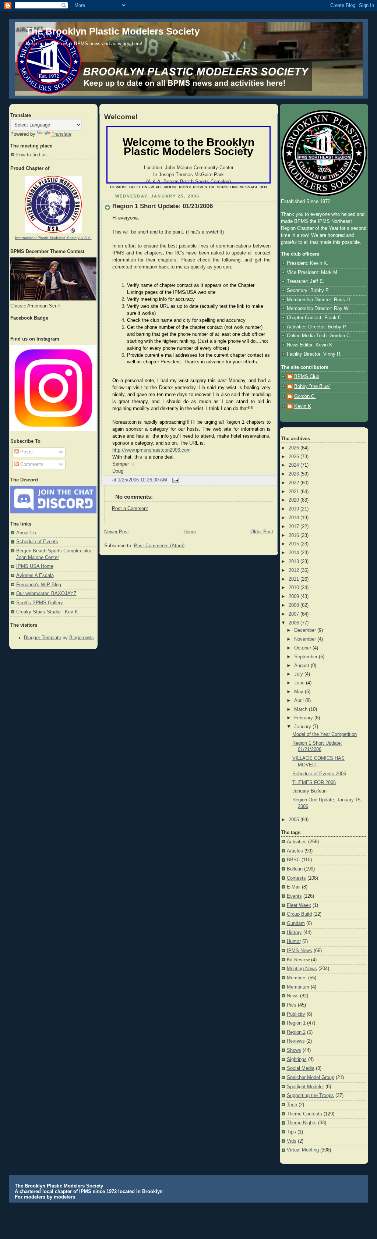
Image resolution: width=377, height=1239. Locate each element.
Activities (297, 841)
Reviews (296, 1041)
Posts (26, 452)
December (305, 630)
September (306, 656)
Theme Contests (304, 1114)
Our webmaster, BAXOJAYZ (46, 593)
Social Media (300, 1068)
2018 (294, 517)
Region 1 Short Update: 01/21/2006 (162, 206)
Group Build (299, 914)
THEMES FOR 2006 (314, 782)
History (294, 932)
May (299, 691)
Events (294, 896)
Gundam (296, 923)
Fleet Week (299, 905)
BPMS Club (306, 376)
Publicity (296, 1014)
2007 (294, 614)
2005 (294, 819)
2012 (294, 570)
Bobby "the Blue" (312, 386)
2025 (294, 456)
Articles (295, 851)
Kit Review (298, 959)
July (299, 674)
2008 (294, 605)
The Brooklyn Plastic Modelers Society (113, 31)
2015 (294, 543)
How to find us (31, 154)
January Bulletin (309, 791)
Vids (291, 1141)
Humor (294, 941)
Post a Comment (130, 508)
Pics (291, 1005)
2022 (294, 482)
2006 (294, 623)
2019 (294, 509)
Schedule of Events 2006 (319, 773)
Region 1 (296, 1023)
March (301, 709)
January (303, 726)
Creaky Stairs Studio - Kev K (47, 612)
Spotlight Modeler (305, 1086)
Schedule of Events (37, 541)
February (304, 717)
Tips (291, 1132)
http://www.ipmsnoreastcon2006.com (151, 450)
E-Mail (293, 887)
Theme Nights (302, 1122)
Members (297, 977)
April (299, 700)
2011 (294, 579)
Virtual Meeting (303, 1150)
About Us (26, 532)
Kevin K (302, 406)
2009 (294, 596)
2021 (294, 491)
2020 (294, 500)
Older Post (261, 531)
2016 (294, 535)
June (300, 683)
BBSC (293, 859)
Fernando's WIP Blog (38, 584)
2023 (294, 474)
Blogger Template (42, 637)
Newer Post (116, 531)
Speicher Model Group (310, 1077)
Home (189, 531)
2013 (294, 561)
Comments (31, 464)
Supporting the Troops (310, 1095)
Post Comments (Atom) (159, 545)
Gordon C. (305, 396)
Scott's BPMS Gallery (39, 602)
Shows (294, 1050)
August (302, 665)
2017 (294, 526)
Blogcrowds (81, 637)
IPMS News (299, 950)
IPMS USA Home (34, 566)
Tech (292, 1104)
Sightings (297, 1059)
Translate (61, 134)
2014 (294, 552)
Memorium (298, 987)
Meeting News (302, 968)
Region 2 (296, 1032)
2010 (294, 587)
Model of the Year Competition (324, 734)
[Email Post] (174, 480)
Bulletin (295, 869)
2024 (294, 465)
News (293, 995)
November (305, 639)
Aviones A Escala (35, 575)
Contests (296, 878)
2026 (294, 448)
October (303, 648)
